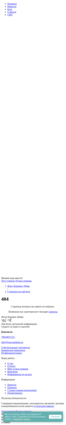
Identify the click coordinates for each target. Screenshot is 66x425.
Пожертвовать (14, 393)
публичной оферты (44, 406)
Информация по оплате (19, 374)
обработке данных (22, 419)
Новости (11, 6)
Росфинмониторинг (11, 353)
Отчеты (11, 366)
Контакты (12, 371)
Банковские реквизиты (13, 350)
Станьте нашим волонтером (22, 390)
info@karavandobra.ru (12, 342)
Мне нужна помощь (17, 369)
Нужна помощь (24, 281)
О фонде (11, 12)
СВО (10, 14)
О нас (10, 363)
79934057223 (8, 337)
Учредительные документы (15, 347)
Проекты (12, 3)
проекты (53, 311)
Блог (9, 9)
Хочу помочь (8, 281)
